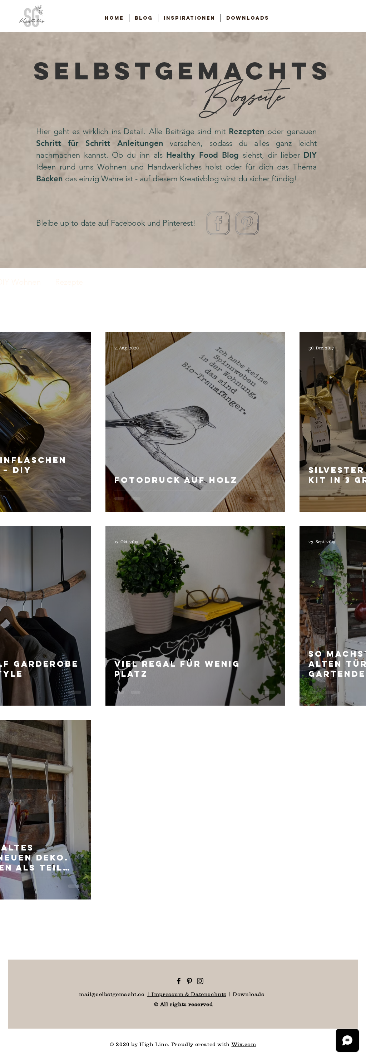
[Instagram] (200, 981)
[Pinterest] (189, 981)
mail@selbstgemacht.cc (111, 994)
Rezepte (69, 282)
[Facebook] (178, 981)
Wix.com (244, 1044)
